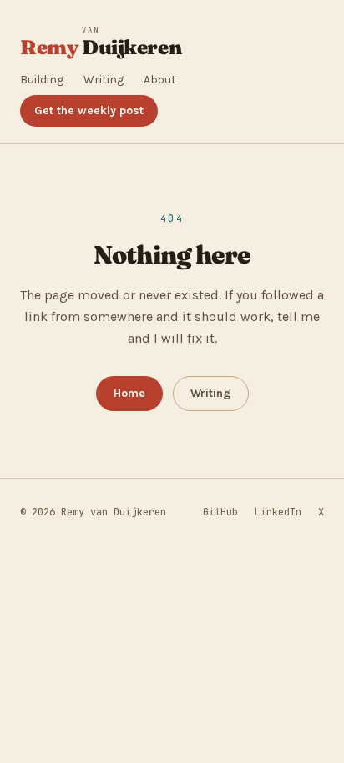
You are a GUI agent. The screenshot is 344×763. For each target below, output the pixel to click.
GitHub (220, 512)
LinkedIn (278, 512)
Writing (103, 80)
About (160, 80)
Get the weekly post (89, 110)
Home (129, 393)
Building (41, 80)
